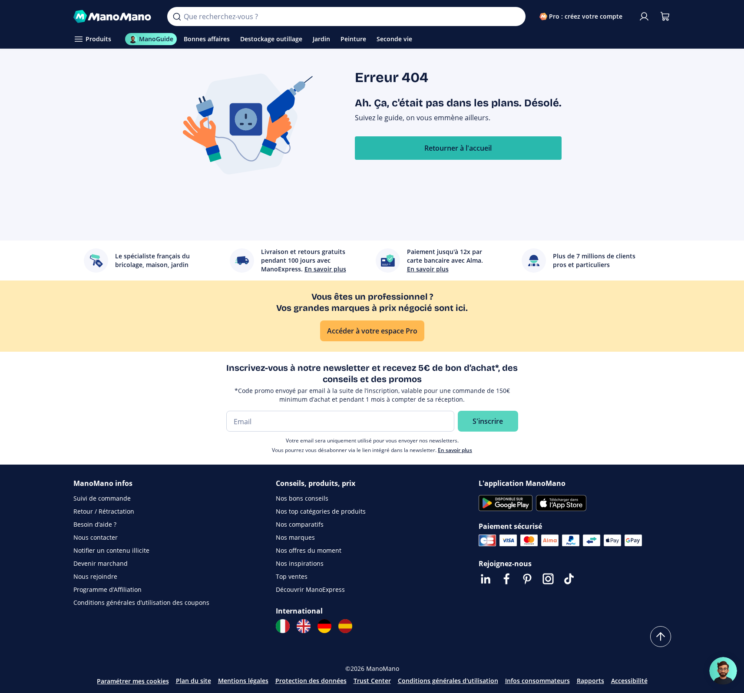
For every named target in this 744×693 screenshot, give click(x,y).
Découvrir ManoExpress (310, 589)
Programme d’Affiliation (107, 589)
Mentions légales (243, 680)
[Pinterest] (527, 579)
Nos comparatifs (300, 524)
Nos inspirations (300, 563)
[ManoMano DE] (324, 626)
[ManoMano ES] (345, 626)
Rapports (590, 680)
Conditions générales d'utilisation (448, 680)
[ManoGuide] (723, 671)
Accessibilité (629, 680)
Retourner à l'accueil (458, 148)
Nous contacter (95, 537)
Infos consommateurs (537, 680)
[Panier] (665, 16)
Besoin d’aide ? (94, 524)
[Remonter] (660, 636)
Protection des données (311, 680)
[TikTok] (569, 579)
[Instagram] (548, 579)
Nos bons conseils (302, 498)
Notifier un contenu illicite (111, 550)
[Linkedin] (486, 579)
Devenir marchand (100, 563)
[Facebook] (506, 579)
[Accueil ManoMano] (113, 16)
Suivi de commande (102, 498)
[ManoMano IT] (283, 626)
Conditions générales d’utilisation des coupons (141, 602)
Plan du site (193, 680)
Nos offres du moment (308, 550)
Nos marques (295, 537)
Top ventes (292, 576)
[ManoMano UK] (304, 626)
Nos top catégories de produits (321, 511)
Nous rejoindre (95, 576)
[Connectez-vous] (644, 16)
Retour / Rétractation (103, 511)
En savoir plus (455, 450)
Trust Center (372, 680)
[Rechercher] (177, 16)
